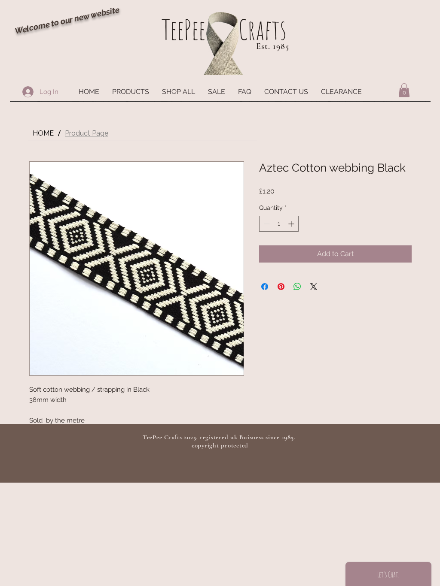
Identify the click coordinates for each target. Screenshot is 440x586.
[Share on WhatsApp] (297, 286)
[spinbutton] (279, 223)
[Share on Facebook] (265, 286)
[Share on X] (314, 286)
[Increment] (292, 223)
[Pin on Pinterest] (281, 286)
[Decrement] (265, 223)
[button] (131, 91)
